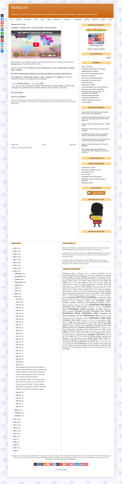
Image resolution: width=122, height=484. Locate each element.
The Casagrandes (93, 340)
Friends (90, 282)
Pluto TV (103, 19)
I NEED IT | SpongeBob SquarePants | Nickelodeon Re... (32, 369)
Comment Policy (86, 102)
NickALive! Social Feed (88, 75)
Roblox (74, 329)
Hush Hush (82, 287)
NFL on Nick (97, 291)
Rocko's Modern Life (95, 329)
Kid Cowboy (73, 289)
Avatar (42, 19)
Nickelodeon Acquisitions (34, 85)
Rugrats (87, 19)
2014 (15, 428)
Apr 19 (18, 330)
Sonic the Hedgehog (95, 333)
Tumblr (31, 77)
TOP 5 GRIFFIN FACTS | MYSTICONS (27, 377)
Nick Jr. (83, 293)
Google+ (35, 77)
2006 (15, 450)
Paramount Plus (80, 324)
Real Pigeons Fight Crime (105, 327)
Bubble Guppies (87, 280)
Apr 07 (18, 365)
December (18, 274)
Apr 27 (18, 307)
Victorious (85, 345)
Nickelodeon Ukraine (105, 315)
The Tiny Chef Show (93, 343)
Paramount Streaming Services (96, 325)
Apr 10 (18, 356)
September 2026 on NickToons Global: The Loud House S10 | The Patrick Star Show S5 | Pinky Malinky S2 (96, 118)
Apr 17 (18, 336)
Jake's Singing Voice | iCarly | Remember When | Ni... (31, 367)
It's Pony (103, 288)
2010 (15, 439)
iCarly (67, 349)
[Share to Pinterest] (43, 83)
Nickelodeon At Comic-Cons (74, 299)
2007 (15, 448)
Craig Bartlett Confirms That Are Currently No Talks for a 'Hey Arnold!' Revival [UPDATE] (95, 134)
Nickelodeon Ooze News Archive (91, 80)
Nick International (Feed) (73, 293)
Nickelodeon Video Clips (41, 87)
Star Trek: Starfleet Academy (92, 336)
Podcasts (82, 327)
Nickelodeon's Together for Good (91, 170)
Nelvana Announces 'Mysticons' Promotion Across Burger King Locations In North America (44, 73)
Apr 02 (18, 404)
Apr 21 (18, 325)
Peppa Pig (70, 327)
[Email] (2, 47)
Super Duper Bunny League (78, 338)
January (18, 416)
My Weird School (81, 291)
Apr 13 (18, 347)
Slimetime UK (84, 333)
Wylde (49, 19)
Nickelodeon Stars (90, 313)
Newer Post (15, 144)
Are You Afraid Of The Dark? (83, 275)
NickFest (102, 295)
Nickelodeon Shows (17, 87)
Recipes (50, 87)
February (18, 413)
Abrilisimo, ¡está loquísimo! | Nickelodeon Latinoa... (30, 389)
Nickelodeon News (76, 309)
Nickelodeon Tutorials (28, 87)
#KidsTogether (66, 273)
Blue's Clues (78, 280)
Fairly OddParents (82, 282)
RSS (42, 77)
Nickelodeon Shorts (69, 85)
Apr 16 (18, 339)
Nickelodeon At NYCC (90, 299)
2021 (15, 262)
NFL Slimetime (89, 291)
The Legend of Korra (68, 341)
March (17, 410)
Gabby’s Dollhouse (98, 282)
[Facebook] (2, 19)
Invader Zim (96, 288)
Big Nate (69, 279)
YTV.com (53, 67)
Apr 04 (18, 398)
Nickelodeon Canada (68, 301)
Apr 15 (18, 342)
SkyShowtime (66, 333)
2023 (15, 257)
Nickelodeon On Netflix (94, 309)
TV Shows (55, 87)
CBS (94, 280)
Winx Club (108, 345)
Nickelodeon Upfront (82, 318)
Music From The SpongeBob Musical (92, 73)
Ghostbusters (91, 284)
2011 (15, 436)
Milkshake (108, 289)
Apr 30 (18, 299)
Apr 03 (18, 401)
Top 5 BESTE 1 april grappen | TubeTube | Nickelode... (31, 386)
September (19, 282)
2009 (15, 442)
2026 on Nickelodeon (78, 273)
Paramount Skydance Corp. (76, 325)
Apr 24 (18, 316)
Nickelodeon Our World (88, 167)
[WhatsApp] (2, 33)
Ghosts (97, 284)
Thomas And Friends (105, 343)
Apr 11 (18, 353)
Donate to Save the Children (96, 49)
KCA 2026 (18, 19)
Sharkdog (108, 331)
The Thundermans (80, 343)
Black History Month (86, 279)
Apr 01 (18, 406)
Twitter (13, 69)
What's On (95, 19)
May (16, 293)
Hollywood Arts (75, 288)
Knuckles (80, 289)
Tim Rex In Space (67, 345)
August (17, 285)
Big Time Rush (76, 279)
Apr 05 (18, 395)
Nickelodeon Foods (46, 85)
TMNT (36, 19)
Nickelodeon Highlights (58, 85)
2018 (15, 271)
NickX (98, 297)
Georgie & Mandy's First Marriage (76, 284)
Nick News (76, 295)
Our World (77, 322)
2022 (15, 260)
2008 (15, 445)
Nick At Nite (105, 291)
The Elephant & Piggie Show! (104, 340)
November (18, 276)
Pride (97, 327)
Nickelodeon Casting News (85, 301)
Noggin (71, 322)
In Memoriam (89, 288)
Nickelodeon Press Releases (101, 311)
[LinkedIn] (2, 30)
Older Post (73, 144)
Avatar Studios (95, 275)
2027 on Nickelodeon (91, 273)
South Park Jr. (106, 333)
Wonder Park (79, 347)
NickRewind (72, 297)
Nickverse (65, 322)
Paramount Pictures (68, 324)
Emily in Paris (73, 282)
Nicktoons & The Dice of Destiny (91, 320)
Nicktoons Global (106, 320)
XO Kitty (92, 347)
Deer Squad (99, 280)
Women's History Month (68, 347)
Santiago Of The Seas (90, 331)
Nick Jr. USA (67, 295)
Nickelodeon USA (91, 315)
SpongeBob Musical (81, 334)
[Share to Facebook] (41, 83)
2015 (15, 425)
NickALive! (19, 7)
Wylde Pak (86, 347)
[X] (2, 15)
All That (71, 275)
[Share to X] (39, 83)
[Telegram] (2, 44)
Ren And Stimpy (67, 329)
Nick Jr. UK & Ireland (103, 293)
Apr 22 (18, 322)
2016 (15, 422)
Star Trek (108, 334)
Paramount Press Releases (95, 324)
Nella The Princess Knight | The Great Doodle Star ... (31, 381)
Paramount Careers (87, 183)
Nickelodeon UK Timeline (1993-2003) (93, 89)
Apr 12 (18, 350)
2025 (15, 251)
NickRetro (65, 297)
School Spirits (101, 331)
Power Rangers (90, 327)
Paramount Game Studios (89, 322)
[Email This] (36, 83)
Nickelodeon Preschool (82, 311)
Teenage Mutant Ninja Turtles (97, 338)
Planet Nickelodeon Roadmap (90, 95)
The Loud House (80, 342)
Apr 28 (18, 305)
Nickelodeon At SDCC (104, 299)
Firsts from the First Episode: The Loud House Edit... (30, 374)
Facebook (71, 67)
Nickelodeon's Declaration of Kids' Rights (94, 69)
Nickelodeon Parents (88, 172)
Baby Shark (102, 277)
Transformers (77, 345)
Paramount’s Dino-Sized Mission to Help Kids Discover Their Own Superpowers (95, 112)
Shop (110, 19)
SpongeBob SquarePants (96, 334)
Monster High (66, 291)
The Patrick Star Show (92, 341)
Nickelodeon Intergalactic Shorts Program (78, 305)
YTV (39, 64)
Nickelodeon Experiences (69, 302)
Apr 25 (18, 313)
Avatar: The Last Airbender (77, 277)
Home (44, 144)
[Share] (2, 51)
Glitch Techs (103, 284)
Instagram (19, 69)
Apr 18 (18, 333)
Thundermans (78, 19)
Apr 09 (18, 359)
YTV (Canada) (62, 87)
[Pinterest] (2, 22)
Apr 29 (18, 302)
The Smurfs (70, 343)
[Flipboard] (2, 40)
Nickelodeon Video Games (71, 320)
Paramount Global (104, 322)
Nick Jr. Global (86, 174)
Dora (11, 19)
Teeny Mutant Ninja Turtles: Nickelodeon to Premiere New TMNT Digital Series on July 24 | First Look (95, 150)
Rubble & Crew (106, 329)
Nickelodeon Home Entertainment (87, 302)
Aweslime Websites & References (92, 100)
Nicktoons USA (15, 64)
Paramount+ (67, 19)
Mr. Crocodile (73, 291)
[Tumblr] (2, 37)
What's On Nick (99, 345)
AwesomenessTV (93, 277)
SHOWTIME (71, 331)
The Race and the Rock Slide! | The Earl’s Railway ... (31, 384)
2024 (15, 254)
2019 (15, 268)
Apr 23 (18, 319)
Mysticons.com (32, 67)
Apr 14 (18, 345)
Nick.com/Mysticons (44, 67)
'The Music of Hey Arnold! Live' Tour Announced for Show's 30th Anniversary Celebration (95, 139)
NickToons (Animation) (86, 297)
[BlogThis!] (38, 83)
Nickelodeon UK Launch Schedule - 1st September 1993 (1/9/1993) (93, 92)
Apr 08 (18, 362)
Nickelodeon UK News (75, 316)
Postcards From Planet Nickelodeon (92, 78)
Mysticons (18, 85)
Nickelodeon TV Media (88, 85)
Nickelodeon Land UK (95, 307)
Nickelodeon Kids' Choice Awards (91, 176)
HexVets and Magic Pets (99, 286)
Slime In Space (75, 333)
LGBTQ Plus (87, 289)
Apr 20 (18, 328)
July (16, 288)
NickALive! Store (94, 295)
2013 (15, 431)
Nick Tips (24, 85)
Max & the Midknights (98, 289)
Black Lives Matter (97, 279)
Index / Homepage (87, 66)
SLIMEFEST (79, 331)
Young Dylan (98, 347)
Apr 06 (18, 392)
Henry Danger (86, 286)
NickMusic (108, 295)
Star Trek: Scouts (79, 336)
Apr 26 (18, 310)
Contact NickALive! (87, 82)
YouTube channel (62, 67)
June (16, 291)
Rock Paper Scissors (83, 329)
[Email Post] (33, 83)
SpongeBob (27, 19)
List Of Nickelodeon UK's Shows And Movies (95, 87)
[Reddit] (2, 26)
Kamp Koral (65, 289)
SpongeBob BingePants (68, 334)
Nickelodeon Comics (103, 301)
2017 (15, 419)
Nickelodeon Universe (68, 318)
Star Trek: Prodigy (67, 336)
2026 (15, 248)
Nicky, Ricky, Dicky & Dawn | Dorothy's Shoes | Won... (31, 379)
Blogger (64, 469)
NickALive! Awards (84, 295)
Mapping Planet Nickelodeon (90, 71)
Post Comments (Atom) (25, 147)
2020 (15, 265)
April (16, 296)
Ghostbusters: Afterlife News (90, 97)
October (18, 279)
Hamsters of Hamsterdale (74, 286)
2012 (15, 433)
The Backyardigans (82, 340)
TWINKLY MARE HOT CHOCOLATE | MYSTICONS (30, 372)
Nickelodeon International (100, 305)
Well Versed (57, 19)
